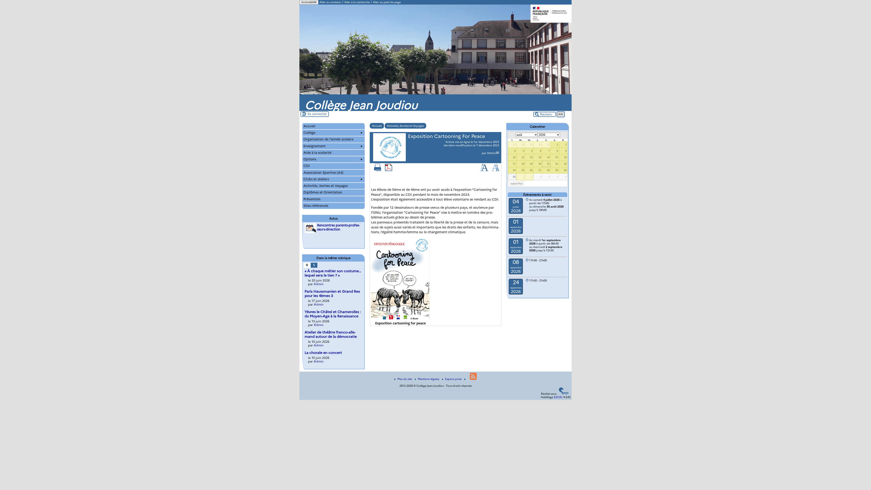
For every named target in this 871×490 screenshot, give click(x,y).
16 (565, 157)
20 (539, 163)
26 (531, 170)
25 (522, 170)
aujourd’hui (516, 183)
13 (539, 157)
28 (522, 144)
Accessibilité (309, 2)
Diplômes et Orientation (322, 192)
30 (539, 144)
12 (531, 157)
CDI (306, 166)
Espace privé (453, 379)
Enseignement (314, 146)
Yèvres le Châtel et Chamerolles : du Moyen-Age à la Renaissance (333, 314)
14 (548, 157)
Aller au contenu (330, 2)
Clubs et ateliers (316, 179)
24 (514, 170)
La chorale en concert (323, 352)
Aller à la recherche (357, 2)
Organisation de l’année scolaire (328, 139)
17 (514, 163)
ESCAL (558, 397)
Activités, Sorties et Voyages (405, 125)
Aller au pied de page (387, 2)
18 (522, 163)
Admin (491, 153)
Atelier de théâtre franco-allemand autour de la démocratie (331, 334)
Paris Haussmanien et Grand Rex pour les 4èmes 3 (332, 293)
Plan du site (405, 379)
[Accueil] (435, 93)
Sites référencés (315, 206)
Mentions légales (429, 379)
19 (531, 163)
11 (523, 157)
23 (565, 163)
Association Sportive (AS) (323, 173)
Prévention (312, 199)
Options (309, 159)
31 (548, 144)
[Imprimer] (377, 170)
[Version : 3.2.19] (563, 393)
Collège (309, 133)
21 (548, 163)
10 (514, 157)
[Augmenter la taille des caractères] (484, 170)
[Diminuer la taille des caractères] (495, 170)
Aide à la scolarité (317, 153)
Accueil (377, 125)
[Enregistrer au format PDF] (388, 170)
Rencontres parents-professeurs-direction (338, 227)
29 (531, 144)
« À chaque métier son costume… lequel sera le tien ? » (333, 273)
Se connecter (317, 114)
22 (556, 163)
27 (514, 144)
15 (556, 157)
